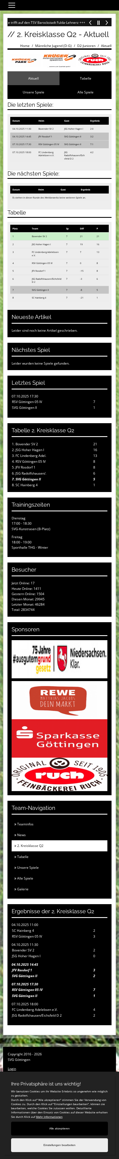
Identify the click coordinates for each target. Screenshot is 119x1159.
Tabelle (85, 78)
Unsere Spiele (33, 92)
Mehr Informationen (49, 1117)
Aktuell (106, 45)
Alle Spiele (85, 92)
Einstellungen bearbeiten (59, 1145)
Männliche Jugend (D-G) (53, 45)
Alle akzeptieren (59, 1128)
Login (12, 1068)
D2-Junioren (86, 45)
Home (25, 45)
